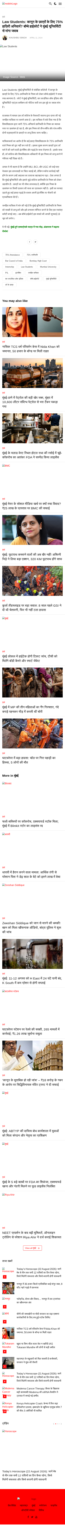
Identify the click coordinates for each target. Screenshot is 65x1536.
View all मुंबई (30, 1248)
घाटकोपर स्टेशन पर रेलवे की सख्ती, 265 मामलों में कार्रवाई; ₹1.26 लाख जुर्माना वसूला (31, 1032)
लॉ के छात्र (9, 285)
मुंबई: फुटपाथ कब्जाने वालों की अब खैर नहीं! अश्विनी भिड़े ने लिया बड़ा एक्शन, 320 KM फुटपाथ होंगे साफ (32, 557)
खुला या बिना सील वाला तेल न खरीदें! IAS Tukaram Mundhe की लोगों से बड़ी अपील (36, 1345)
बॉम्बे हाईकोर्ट (34, 279)
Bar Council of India (14, 261)
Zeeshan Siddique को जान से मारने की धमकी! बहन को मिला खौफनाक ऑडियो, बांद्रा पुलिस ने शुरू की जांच (31, 927)
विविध (41, 1510)
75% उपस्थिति (32, 255)
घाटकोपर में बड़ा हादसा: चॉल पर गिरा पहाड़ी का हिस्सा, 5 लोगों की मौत (28, 760)
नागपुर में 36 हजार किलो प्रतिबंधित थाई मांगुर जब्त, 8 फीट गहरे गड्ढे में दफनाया (39, 1286)
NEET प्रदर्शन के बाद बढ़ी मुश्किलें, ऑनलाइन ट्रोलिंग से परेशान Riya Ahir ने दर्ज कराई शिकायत (31, 1235)
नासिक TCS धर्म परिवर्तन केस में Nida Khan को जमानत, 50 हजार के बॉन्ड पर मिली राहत (31, 349)
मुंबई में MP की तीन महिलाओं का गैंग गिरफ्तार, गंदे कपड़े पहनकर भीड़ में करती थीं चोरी (30, 709)
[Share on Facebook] (29, 242)
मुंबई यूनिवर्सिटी (51, 279)
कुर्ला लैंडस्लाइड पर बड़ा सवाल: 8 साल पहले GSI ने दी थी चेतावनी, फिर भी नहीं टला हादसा (31, 608)
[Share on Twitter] (35, 242)
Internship (9, 267)
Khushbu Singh (18, 38)
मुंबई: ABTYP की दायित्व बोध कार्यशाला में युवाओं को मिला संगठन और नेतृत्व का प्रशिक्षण (30, 1133)
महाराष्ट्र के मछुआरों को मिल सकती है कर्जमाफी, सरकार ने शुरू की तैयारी (37, 1360)
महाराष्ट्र (24, 1505)
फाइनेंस (54, 1505)
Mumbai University (48, 267)
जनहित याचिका (33, 273)
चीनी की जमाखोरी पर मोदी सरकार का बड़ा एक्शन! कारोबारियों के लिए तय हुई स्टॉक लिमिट (38, 1316)
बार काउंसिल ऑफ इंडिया (14, 279)
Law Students (27, 267)
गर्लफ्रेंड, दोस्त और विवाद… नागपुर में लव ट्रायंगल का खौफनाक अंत (38, 1301)
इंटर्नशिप (18, 273)
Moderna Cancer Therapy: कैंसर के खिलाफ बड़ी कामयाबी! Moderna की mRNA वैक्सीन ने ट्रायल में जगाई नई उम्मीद (38, 1392)
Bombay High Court (38, 261)
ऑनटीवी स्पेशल (28, 1510)
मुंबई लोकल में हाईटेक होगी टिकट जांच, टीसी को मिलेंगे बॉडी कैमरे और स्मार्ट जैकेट (29, 659)
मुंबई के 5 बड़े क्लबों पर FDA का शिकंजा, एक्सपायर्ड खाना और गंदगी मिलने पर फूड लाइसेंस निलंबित (31, 1184)
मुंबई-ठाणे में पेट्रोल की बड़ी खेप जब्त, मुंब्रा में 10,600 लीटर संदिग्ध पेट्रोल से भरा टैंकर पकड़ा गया (30, 402)
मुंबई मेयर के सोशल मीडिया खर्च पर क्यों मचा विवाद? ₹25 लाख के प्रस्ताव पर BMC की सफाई (31, 506)
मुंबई (3, 17)
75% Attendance (12, 255)
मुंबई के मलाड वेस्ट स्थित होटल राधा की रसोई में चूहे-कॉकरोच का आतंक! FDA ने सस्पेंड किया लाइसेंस (32, 455)
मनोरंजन (43, 1505)
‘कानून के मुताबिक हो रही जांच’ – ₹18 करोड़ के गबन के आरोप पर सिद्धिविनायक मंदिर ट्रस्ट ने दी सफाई (32, 1082)
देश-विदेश (12, 1505)
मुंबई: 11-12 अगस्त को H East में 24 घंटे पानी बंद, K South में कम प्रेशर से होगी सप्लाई (32, 981)
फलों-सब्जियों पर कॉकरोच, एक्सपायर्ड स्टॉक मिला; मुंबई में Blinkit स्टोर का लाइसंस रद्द (30, 824)
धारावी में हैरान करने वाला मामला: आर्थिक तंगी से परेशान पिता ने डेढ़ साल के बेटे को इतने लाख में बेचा (31, 875)
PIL (6, 273)
